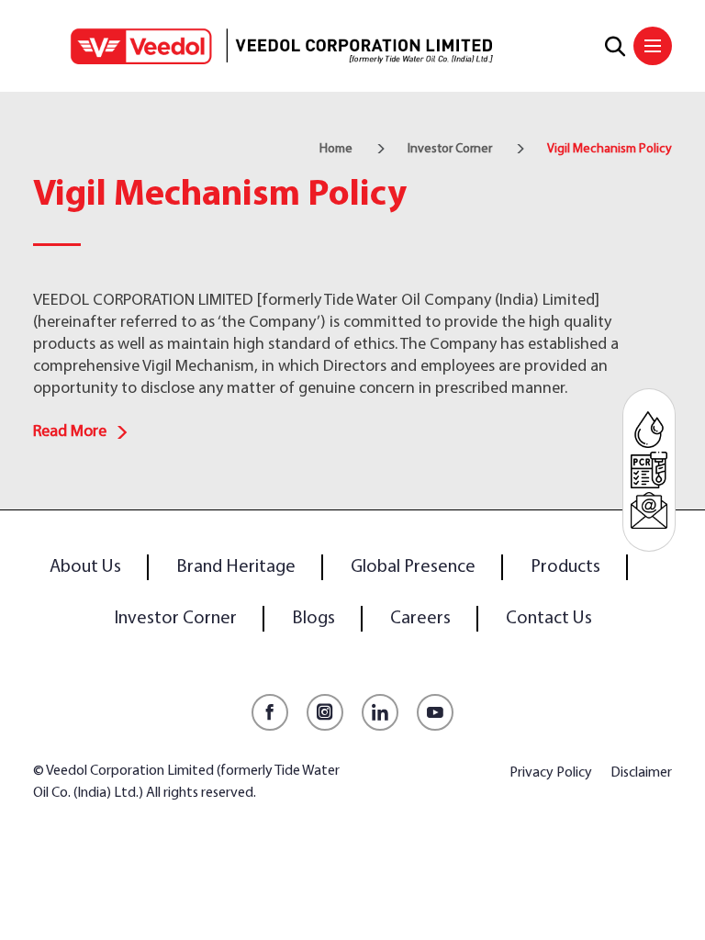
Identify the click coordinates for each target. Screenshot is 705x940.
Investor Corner (450, 149)
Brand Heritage (236, 567)
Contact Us (549, 619)
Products (565, 567)
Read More (69, 432)
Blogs (313, 619)
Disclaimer (641, 773)
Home (335, 149)
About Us (85, 567)
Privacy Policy (550, 773)
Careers (420, 619)
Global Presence (413, 567)
